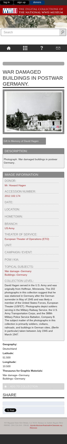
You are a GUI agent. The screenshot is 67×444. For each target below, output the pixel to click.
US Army (9, 228)
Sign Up (21, 2)
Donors (37, 2)
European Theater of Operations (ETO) (27, 239)
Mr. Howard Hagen (15, 185)
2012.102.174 (12, 195)
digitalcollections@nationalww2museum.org (46, 425)
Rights (8, 54)
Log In (7, 2)
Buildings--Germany (16, 274)
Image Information (21, 174)
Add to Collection (24, 386)
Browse (25, 48)
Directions (33, 427)
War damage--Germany (18, 271)
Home (9, 48)
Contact (58, 48)
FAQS (41, 48)
